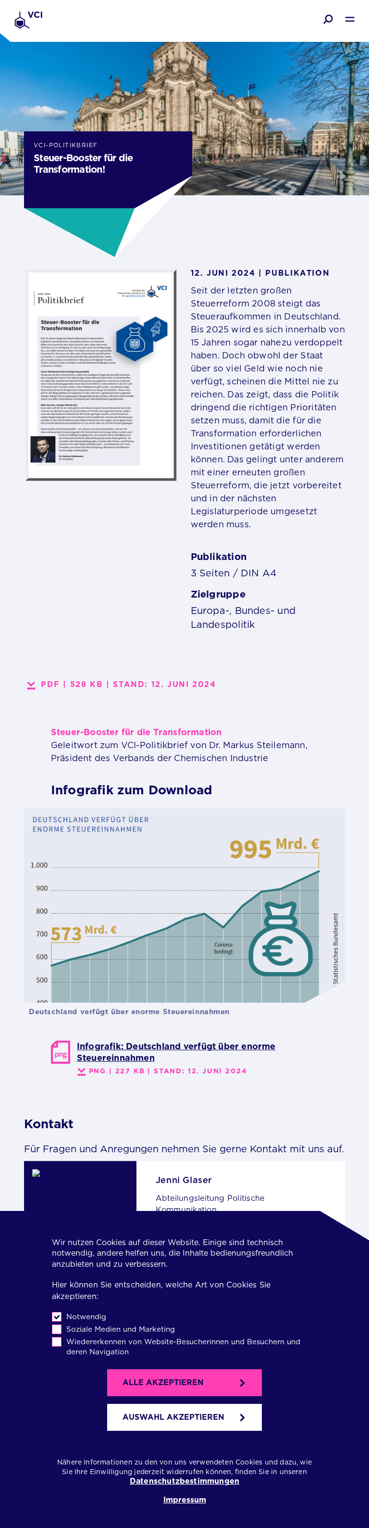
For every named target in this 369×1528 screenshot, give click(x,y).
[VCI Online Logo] (28, 21)
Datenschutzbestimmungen (184, 1481)
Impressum (184, 1500)
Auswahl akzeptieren (173, 1417)
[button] (328, 19)
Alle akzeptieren (163, 1382)
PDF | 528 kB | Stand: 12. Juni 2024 (128, 684)
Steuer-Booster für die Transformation (136, 732)
